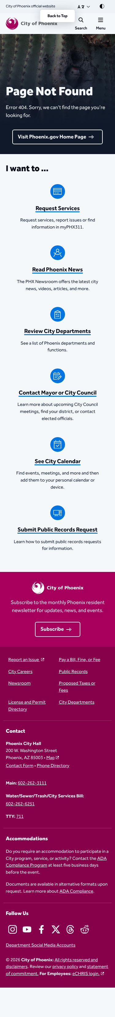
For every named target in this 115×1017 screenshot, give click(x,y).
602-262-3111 (32, 783)
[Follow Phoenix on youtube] (27, 929)
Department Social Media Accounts (40, 945)
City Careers (20, 671)
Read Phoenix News (57, 269)
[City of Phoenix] (31, 23)
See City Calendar (58, 461)
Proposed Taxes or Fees (77, 687)
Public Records (73, 671)
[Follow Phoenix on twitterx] (56, 929)
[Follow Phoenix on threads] (70, 929)
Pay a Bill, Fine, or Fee (79, 660)
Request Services (58, 208)
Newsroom (19, 683)
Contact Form (19, 765)
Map (50, 758)
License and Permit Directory (27, 706)
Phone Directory (53, 765)
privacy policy (65, 966)
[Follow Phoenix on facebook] (41, 929)
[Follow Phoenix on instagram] (12, 929)
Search (81, 28)
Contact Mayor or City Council (58, 393)
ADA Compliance (76, 891)
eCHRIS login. (86, 973)
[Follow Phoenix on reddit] (84, 929)
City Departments (76, 702)
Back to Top (57, 16)
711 (20, 816)
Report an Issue (24, 660)
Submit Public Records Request (57, 530)
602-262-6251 (20, 804)
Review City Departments (57, 331)
